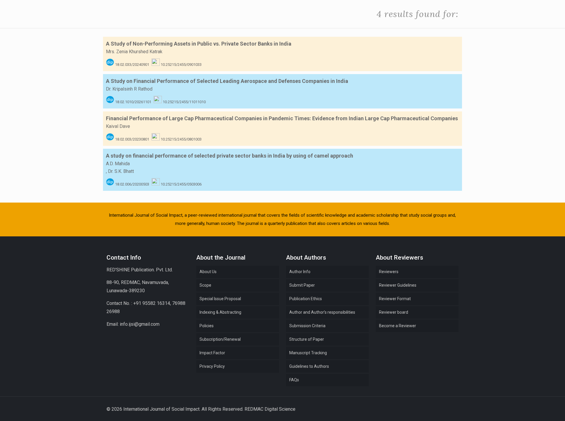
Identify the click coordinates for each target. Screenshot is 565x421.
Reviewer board (393, 312)
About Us (208, 271)
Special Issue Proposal (220, 298)
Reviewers (388, 271)
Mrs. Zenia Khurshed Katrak (134, 51)
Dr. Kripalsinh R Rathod (129, 89)
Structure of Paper (306, 339)
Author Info (299, 271)
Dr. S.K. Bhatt (121, 171)
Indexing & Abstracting (220, 312)
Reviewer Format (395, 298)
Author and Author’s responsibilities (322, 312)
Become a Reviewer (397, 325)
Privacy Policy (212, 366)
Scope (205, 285)
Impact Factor (212, 352)
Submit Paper (302, 285)
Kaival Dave (118, 126)
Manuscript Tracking (308, 352)
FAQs (294, 379)
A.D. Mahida (118, 163)
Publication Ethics (305, 298)
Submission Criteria (307, 325)
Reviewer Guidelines (397, 285)
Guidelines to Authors (309, 366)
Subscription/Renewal (220, 339)
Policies (207, 325)
